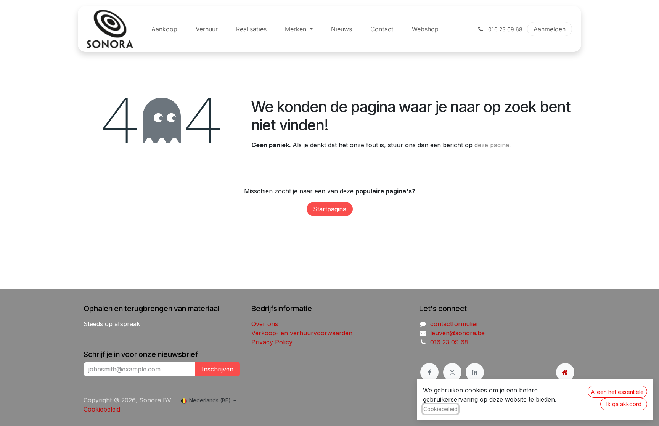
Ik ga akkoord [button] (623, 404)
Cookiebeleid (102, 409)
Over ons (264, 324)
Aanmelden (550, 29)
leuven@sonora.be (457, 333)
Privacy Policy (272, 342)
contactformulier (454, 324)
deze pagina (491, 145)
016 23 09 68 (449, 342)
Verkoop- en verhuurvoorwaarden (301, 333)
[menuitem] (164, 29)
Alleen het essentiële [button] (617, 392)
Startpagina (329, 209)
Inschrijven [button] (217, 369)
